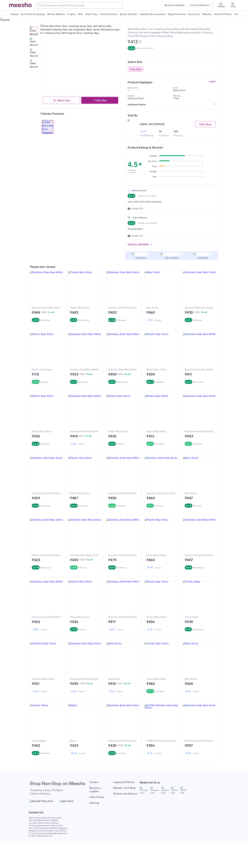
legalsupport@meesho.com (55, 833)
